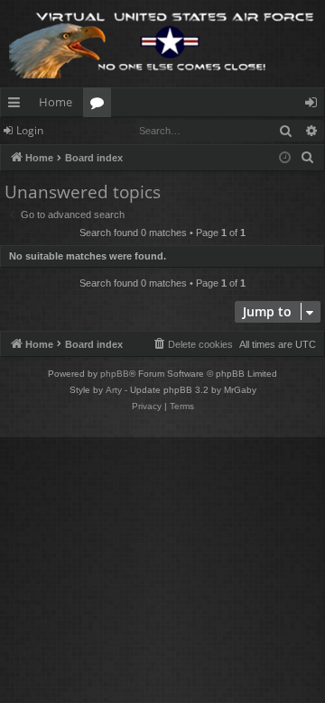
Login (29, 130)
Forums (100, 105)
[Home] (162, 43)
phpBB (114, 374)
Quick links (17, 105)
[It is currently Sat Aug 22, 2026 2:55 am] (285, 158)
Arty (114, 390)
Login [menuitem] (314, 105)
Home (55, 102)
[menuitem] (308, 158)
